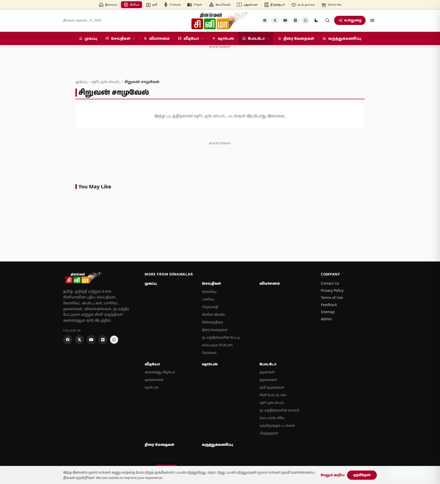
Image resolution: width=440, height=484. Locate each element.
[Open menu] (372, 20)
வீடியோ (152, 364)
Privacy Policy (332, 290)
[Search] (327, 20)
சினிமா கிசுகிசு (213, 314)
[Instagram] (295, 20)
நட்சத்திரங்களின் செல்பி (279, 410)
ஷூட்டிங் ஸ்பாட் (105, 81)
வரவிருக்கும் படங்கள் (277, 425)
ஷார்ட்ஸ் (152, 387)
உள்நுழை (353, 20)
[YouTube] (285, 20)
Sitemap (328, 311)
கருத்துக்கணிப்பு (217, 444)
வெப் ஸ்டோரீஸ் (271, 418)
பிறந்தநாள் (268, 433)
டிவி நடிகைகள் (271, 387)
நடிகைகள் (268, 380)
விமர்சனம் (269, 283)
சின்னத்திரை (212, 322)
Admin (326, 318)
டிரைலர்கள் (154, 380)
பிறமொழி (210, 307)
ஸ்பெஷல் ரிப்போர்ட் (218, 345)
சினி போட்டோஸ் (272, 395)
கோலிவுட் (209, 291)
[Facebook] (265, 20)
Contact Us (330, 283)
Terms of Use (332, 297)
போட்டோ (267, 364)
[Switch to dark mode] (316, 20)
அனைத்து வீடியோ (160, 372)
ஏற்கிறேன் (362, 475)
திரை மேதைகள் (215, 330)
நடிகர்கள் (267, 372)
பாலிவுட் (208, 299)
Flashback (209, 353)
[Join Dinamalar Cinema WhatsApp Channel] (305, 20)
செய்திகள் (211, 283)
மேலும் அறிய (333, 475)
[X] (275, 20)
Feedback (329, 304)
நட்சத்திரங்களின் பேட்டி (221, 337)
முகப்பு (81, 81)
